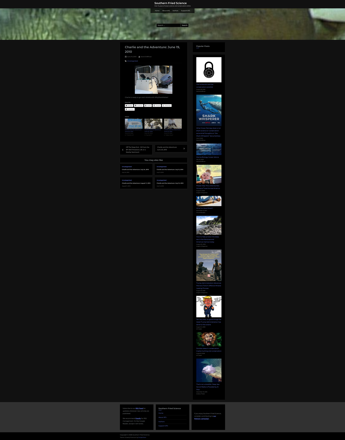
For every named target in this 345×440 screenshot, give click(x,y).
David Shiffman (146, 57)
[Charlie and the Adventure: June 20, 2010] (134, 124)
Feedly (138, 418)
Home (157, 11)
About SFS (166, 11)
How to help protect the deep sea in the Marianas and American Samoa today (207, 239)
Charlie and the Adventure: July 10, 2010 (170, 183)
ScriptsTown (142, 437)
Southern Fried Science (170, 3)
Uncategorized (132, 61)
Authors (175, 11)
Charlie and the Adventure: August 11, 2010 (136, 183)
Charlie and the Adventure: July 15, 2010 (170, 169)
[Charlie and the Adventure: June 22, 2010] (153, 124)
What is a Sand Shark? (204, 208)
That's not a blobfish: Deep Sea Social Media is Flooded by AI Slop (207, 386)
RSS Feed (139, 408)
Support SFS (185, 11)
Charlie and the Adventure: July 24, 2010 (135, 169)
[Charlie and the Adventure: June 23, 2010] (173, 124)
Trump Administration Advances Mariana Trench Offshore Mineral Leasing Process (208, 285)
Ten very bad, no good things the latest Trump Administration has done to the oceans (208, 321)
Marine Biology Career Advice (207, 157)
